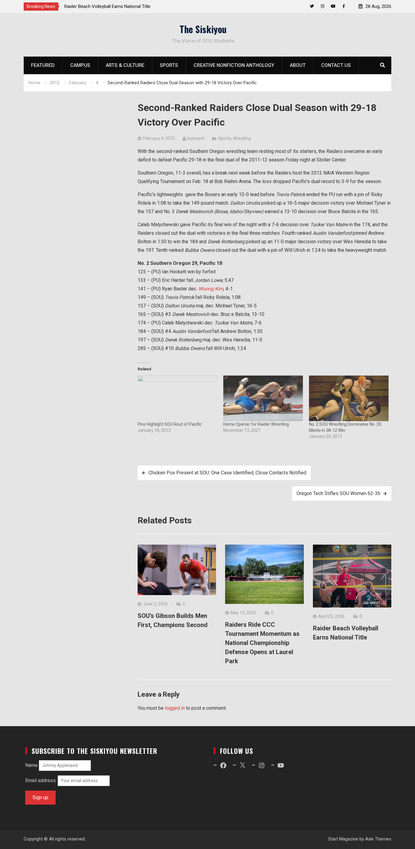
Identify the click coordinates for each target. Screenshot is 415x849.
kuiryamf (196, 138)
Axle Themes (378, 839)
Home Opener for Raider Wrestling (256, 424)
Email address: (41, 780)
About (298, 65)
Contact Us (336, 65)
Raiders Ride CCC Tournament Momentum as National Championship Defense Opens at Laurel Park (262, 643)
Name (31, 765)
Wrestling (242, 138)
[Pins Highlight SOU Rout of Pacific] (177, 398)
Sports (169, 65)
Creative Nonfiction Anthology (234, 65)
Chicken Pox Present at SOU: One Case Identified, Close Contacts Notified (227, 473)
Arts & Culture (125, 65)
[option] (119, 6)
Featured (43, 65)
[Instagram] (322, 6)
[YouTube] (333, 6)
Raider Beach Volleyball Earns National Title (107, 6)
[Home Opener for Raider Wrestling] (263, 398)
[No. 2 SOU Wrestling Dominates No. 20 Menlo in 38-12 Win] (349, 398)
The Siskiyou (203, 29)
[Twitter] (312, 6)
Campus (80, 65)
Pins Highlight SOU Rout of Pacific (170, 424)
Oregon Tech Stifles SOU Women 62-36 (338, 493)
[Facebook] (343, 6)
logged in (175, 708)
